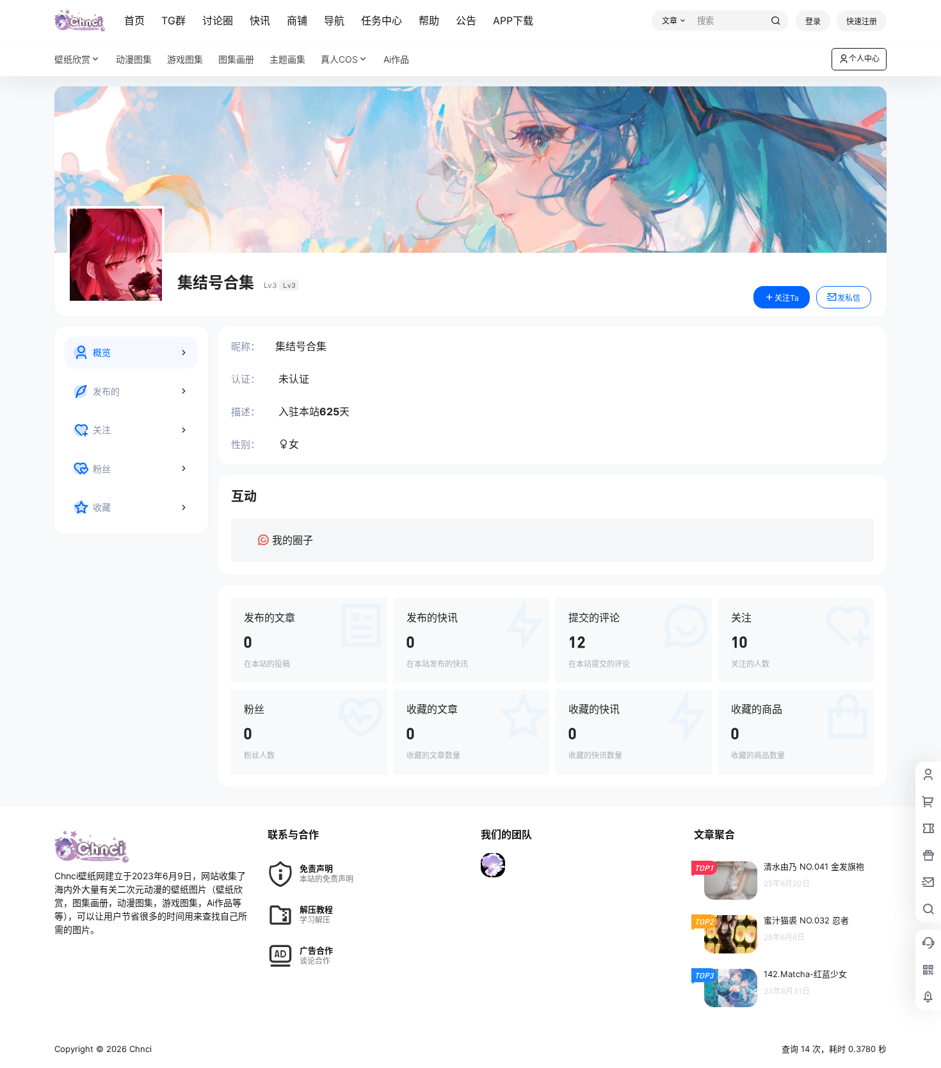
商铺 (297, 20)
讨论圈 (217, 20)
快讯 (260, 20)
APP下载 (513, 20)
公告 (466, 20)
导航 (334, 20)
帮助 (429, 20)
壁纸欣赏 (72, 59)
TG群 (173, 20)
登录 (813, 21)
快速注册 (861, 21)
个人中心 (864, 58)
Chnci (139, 1049)
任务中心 (381, 20)
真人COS (339, 59)
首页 (134, 20)
